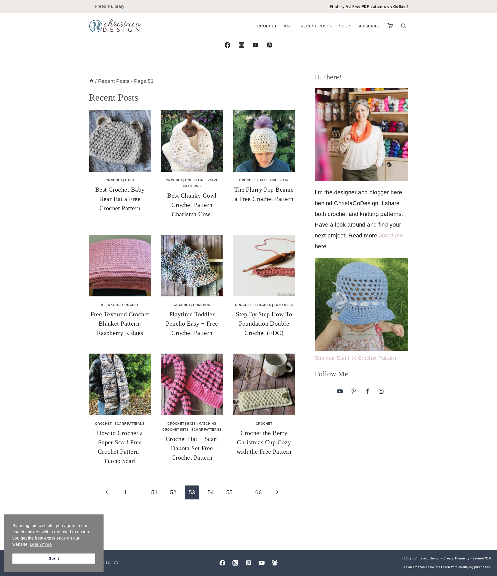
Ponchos (201, 305)
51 (154, 492)
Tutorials (283, 305)
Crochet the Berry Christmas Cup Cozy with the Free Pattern (264, 442)
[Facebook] (227, 45)
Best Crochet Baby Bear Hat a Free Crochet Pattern (119, 199)
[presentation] (120, 141)
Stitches (262, 305)
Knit (289, 26)
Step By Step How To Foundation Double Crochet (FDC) (264, 323)
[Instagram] (241, 45)
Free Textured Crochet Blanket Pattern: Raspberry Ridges (120, 323)
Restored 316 (480, 558)
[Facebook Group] (274, 562)
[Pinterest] (269, 45)
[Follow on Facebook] (367, 391)
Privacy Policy (104, 563)
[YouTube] (255, 45)
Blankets (110, 305)
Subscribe (368, 26)
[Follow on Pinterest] (354, 391)
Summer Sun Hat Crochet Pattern (355, 358)
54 (211, 492)
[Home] (91, 81)
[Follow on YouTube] (340, 391)
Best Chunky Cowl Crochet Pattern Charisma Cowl (191, 205)
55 (229, 492)
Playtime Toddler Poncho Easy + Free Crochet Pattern (192, 323)
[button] (390, 26)
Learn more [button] (41, 544)
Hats (129, 180)
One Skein (194, 180)
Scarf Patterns (129, 423)
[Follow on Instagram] (381, 391)
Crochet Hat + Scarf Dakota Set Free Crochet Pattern (192, 448)
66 (258, 492)
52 (173, 492)
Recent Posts (316, 26)
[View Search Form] (403, 26)
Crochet (267, 26)
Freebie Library (110, 6)
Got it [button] (54, 558)
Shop (344, 26)
